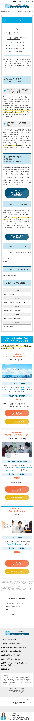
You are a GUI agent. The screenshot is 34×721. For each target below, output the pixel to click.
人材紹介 (7, 261)
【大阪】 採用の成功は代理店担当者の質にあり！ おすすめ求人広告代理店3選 (20, 716)
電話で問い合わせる (17, 421)
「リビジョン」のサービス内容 (15, 45)
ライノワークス (10, 614)
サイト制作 (8, 258)
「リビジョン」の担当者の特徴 (15, 42)
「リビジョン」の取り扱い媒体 (15, 48)
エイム (8, 612)
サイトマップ (29, 699)
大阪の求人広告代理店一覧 (13, 606)
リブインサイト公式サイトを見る (17, 413)
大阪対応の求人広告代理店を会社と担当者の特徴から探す (16, 193)
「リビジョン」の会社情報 (14, 51)
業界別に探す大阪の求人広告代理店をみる (17, 236)
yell (7, 609)
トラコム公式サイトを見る (17, 563)
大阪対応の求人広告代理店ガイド (14, 603)
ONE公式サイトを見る (17, 489)
